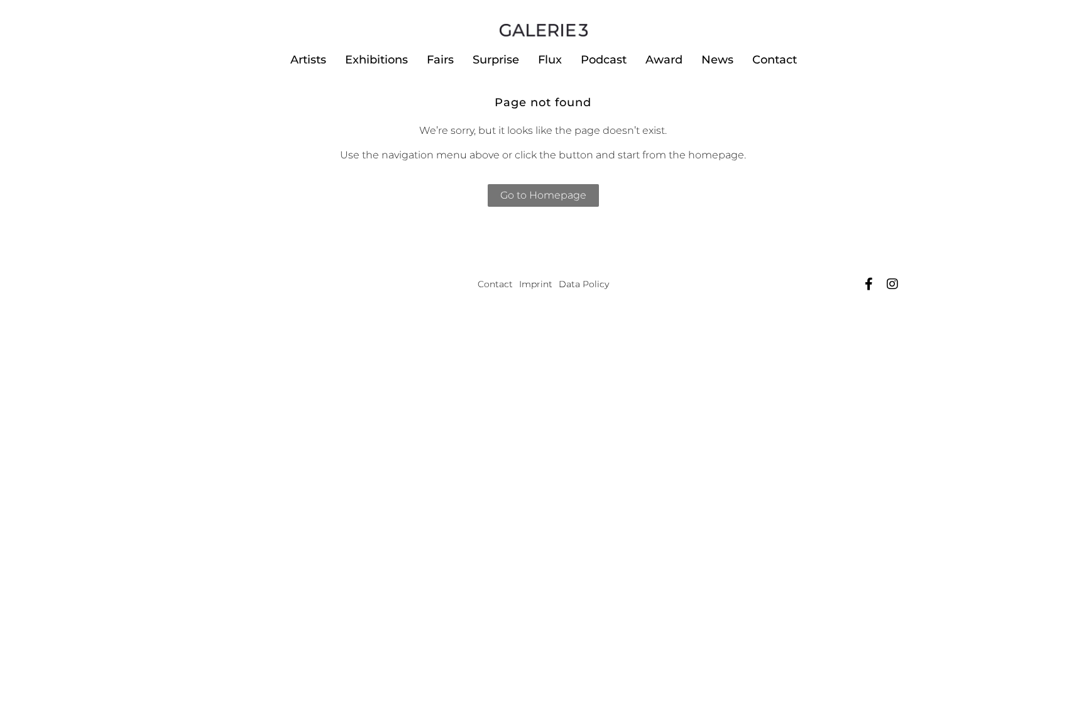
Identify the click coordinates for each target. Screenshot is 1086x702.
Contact (774, 60)
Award (664, 60)
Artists (308, 60)
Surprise (496, 60)
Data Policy (584, 284)
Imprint (535, 284)
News (717, 60)
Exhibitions (376, 60)
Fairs (440, 60)
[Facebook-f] (868, 284)
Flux (550, 60)
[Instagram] (892, 284)
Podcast (604, 60)
